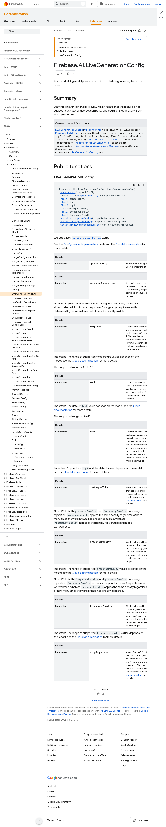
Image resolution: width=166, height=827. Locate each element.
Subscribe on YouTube (95, 755)
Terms (50, 820)
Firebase (58, 30)
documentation (134, 500)
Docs (69, 30)
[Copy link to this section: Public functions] (95, 167)
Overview (9, 20)
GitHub (51, 760)
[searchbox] (22, 31)
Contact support (129, 739)
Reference (96, 20)
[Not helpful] (144, 30)
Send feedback (134, 39)
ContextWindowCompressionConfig (97, 145)
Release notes (128, 755)
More (36, 3)
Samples (112, 20)
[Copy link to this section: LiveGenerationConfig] (97, 177)
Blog (126, 3)
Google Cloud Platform (59, 801)
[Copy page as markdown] (68, 73)
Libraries (51, 755)
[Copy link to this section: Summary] (80, 98)
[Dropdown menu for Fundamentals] (40, 21)
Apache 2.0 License (110, 710)
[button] (19, 51)
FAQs (123, 765)
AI (48, 20)
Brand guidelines (129, 760)
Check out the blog (94, 739)
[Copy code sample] (144, 185)
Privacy (60, 820)
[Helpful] (139, 30)
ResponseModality (66, 133)
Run (77, 20)
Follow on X (90, 750)
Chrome (51, 791)
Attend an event (92, 760)
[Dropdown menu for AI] (53, 21)
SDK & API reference (57, 744)
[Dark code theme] (139, 185)
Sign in (158, 3)
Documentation (16, 14)
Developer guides (56, 739)
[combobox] (70, 4)
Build (62, 20)
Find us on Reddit (93, 744)
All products (53, 806)
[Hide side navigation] (39, 821)
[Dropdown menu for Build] (69, 21)
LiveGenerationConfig (69, 129)
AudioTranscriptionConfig (105, 139)
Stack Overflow (128, 744)
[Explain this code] (133, 185)
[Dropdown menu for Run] (83, 21)
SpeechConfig (92, 129)
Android (51, 786)
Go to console (142, 3)
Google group (128, 750)
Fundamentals (28, 20)
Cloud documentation (129, 244)
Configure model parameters (81, 244)
